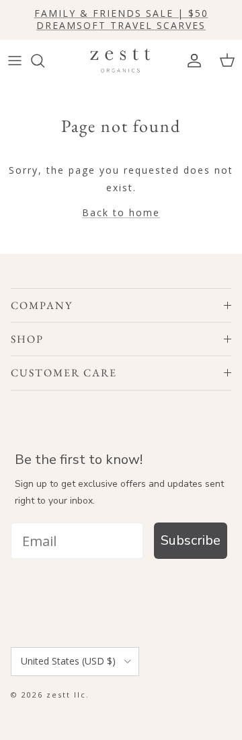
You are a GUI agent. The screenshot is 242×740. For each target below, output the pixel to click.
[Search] (44, 60)
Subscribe (190, 540)
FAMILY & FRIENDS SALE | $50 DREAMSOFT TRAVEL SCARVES (121, 19)
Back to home (121, 212)
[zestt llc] (121, 60)
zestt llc (66, 694)
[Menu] (15, 60)
